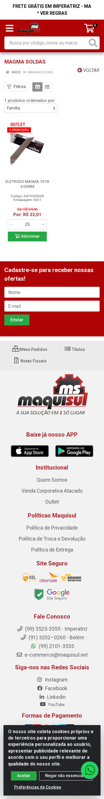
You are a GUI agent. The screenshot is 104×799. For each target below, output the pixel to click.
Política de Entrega (52, 550)
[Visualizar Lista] (47, 87)
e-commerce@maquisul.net (55, 655)
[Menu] (9, 28)
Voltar (90, 70)
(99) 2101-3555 (56, 646)
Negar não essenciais (66, 775)
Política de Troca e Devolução (52, 539)
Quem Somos (52, 480)
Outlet (52, 502)
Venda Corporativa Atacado (52, 491)
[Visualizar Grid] (37, 87)
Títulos (78, 349)
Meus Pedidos (33, 349)
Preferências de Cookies (37, 787)
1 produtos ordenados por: (29, 100)
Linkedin (56, 697)
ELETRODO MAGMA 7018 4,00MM (27, 184)
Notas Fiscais (33, 361)
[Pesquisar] (93, 43)
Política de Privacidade (52, 528)
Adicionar (30, 236)
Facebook (55, 688)
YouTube (56, 704)
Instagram (56, 680)
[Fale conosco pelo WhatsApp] (89, 770)
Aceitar (24, 775)
